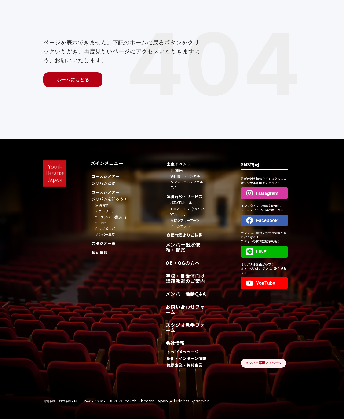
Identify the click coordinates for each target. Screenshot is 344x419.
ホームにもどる (72, 79)
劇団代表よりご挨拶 (185, 235)
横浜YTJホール (181, 202)
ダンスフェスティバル (186, 181)
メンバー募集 (105, 234)
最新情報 (100, 252)
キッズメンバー (106, 228)
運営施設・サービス (185, 196)
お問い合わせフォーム (185, 309)
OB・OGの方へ (183, 263)
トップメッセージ (183, 351)
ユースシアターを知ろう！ (110, 195)
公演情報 (101, 205)
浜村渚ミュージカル (185, 176)
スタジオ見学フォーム (185, 327)
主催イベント (179, 164)
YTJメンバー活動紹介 (111, 217)
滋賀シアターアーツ (184, 220)
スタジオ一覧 (104, 243)
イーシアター (180, 226)
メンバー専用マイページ (263, 363)
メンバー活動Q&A (186, 294)
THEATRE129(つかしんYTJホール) (188, 211)
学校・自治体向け (185, 278)
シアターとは (105, 179)
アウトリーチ (105, 211)
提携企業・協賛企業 (185, 365)
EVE (173, 187)
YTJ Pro (101, 222)
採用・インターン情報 (186, 358)
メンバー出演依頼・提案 (183, 247)
